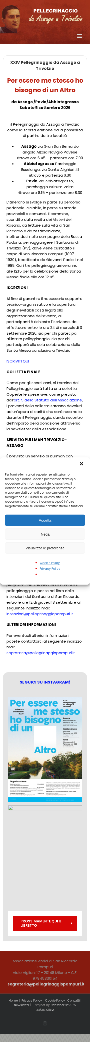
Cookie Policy (50, 563)
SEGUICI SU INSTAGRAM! (45, 682)
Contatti (73, 1000)
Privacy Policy (50, 568)
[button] (82, 464)
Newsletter (21, 1005)
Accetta (45, 520)
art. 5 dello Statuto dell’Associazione (48, 400)
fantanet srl (60, 1005)
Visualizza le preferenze (45, 548)
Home (13, 1000)
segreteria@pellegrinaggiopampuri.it (40, 652)
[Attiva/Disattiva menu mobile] (79, 36)
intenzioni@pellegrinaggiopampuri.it (39, 613)
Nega (45, 534)
